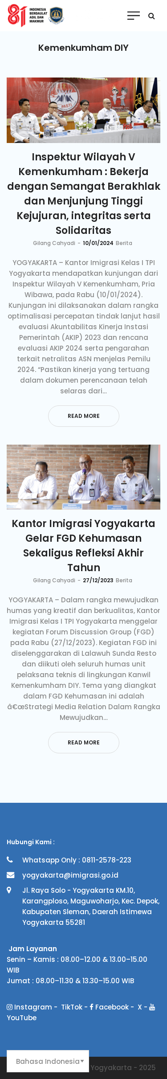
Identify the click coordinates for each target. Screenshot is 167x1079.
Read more (84, 416)
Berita (124, 243)
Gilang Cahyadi (54, 243)
